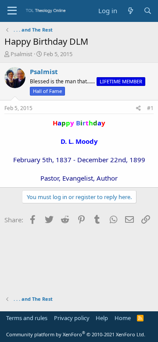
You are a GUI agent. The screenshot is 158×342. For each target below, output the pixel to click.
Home (123, 318)
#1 (150, 108)
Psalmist (21, 54)
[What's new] (130, 11)
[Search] (147, 11)
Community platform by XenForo (75, 334)
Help (102, 318)
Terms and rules (26, 318)
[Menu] (12, 11)
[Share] (138, 108)
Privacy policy (72, 318)
